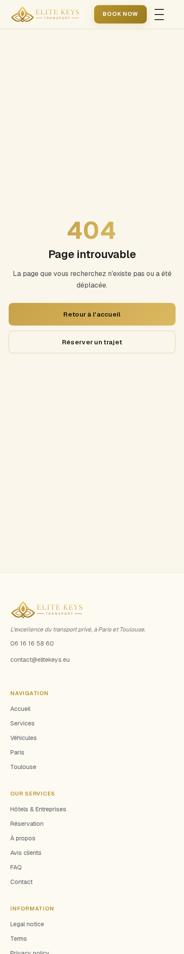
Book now (120, 14)
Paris (17, 752)
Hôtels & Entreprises (38, 809)
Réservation (27, 824)
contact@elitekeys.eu (40, 659)
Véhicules (23, 738)
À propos (23, 838)
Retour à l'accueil (91, 314)
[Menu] (159, 14)
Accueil (20, 709)
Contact (21, 882)
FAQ (16, 867)
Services (22, 723)
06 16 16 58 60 (32, 643)
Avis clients (26, 853)
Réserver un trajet (92, 342)
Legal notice (27, 924)
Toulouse (23, 767)
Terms (18, 938)
